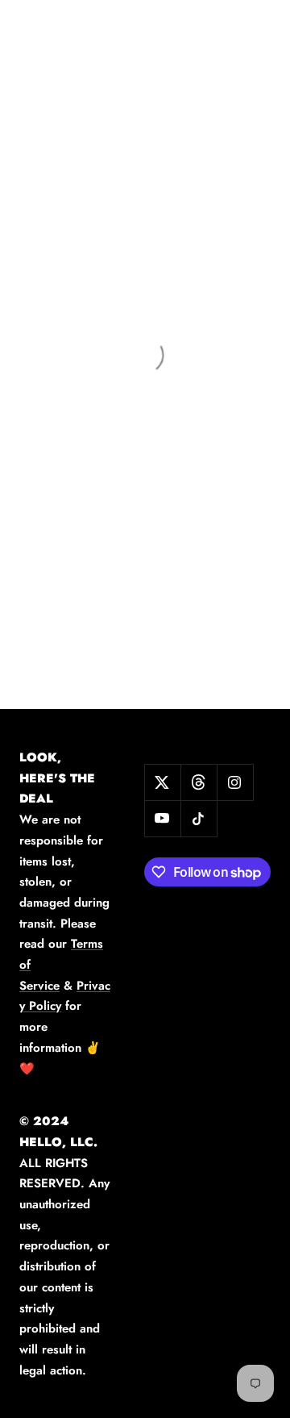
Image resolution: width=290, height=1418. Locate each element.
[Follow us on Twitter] (162, 782)
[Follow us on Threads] (198, 782)
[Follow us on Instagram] (235, 782)
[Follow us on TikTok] (198, 818)
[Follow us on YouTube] (162, 818)
